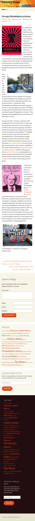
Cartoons (13, 335)
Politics (11, 354)
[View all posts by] (10, 21)
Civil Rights (17, 335)
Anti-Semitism (9, 333)
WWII (19, 365)
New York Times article (12, 152)
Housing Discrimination (7, 341)
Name (4, 303)
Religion (14, 356)
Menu (4, 9)
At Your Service (25, 333)
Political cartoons (5, 354)
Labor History (29, 341)
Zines (22, 365)
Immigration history (21, 341)
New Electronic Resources (11, 348)
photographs (25, 351)
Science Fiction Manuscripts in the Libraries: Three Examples (21, 268)
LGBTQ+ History (11, 343)
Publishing (21, 354)
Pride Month (16, 354)
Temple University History (8, 362)
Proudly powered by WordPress (11, 517)
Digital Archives (24, 336)
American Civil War (6, 331)
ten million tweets (15, 143)
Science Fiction (22, 356)
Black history (6, 336)
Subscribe (7, 388)
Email (4, 307)
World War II (15, 365)
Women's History (29, 362)
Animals (3, 333)
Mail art (25, 343)
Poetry (29, 351)
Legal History (4, 343)
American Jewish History (20, 330)
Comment (5, 290)
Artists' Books (17, 333)
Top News (4, 21)
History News (17, 19)
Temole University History (25, 359)
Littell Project (20, 343)
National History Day (19, 345)
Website (4, 311)
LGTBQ (15, 343)
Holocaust (24, 339)
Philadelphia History (12, 351)
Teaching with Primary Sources (11, 359)
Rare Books (6, 356)
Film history (4, 339)
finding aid (5, 159)
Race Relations (27, 354)
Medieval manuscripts (8, 346)
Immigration (14, 341)
